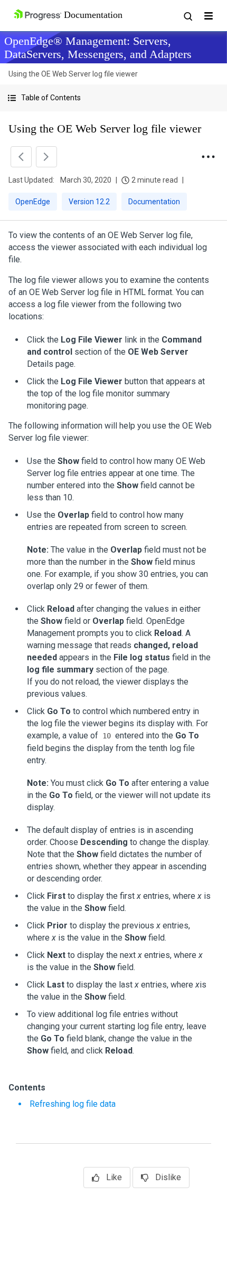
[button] (113, 97)
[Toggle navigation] (208, 16)
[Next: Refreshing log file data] (46, 156)
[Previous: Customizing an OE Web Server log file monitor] (21, 156)
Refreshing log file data (73, 1104)
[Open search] (187, 16)
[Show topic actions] (208, 156)
